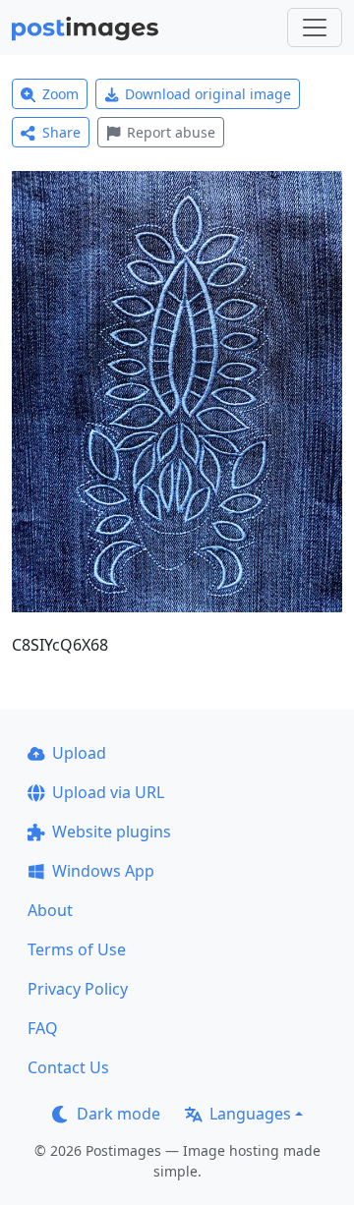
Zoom (60, 94)
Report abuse (171, 132)
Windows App (103, 871)
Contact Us (68, 1067)
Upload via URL (108, 792)
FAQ (43, 1028)
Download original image (208, 94)
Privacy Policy (78, 989)
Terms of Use (77, 949)
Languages (250, 1113)
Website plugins (111, 831)
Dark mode (118, 1113)
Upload (79, 753)
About (50, 910)
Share (61, 132)
